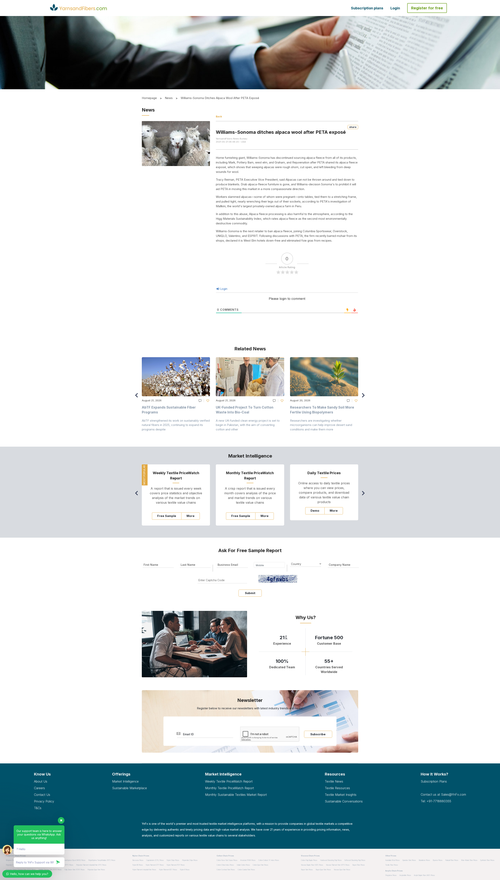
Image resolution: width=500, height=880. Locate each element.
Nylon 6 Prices (184, 870)
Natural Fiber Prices (451, 860)
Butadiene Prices (424, 860)
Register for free (427, 8)
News (169, 98)
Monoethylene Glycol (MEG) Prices (73, 860)
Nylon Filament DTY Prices (155, 865)
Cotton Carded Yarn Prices (246, 870)
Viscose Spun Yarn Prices (342, 870)
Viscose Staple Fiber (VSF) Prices (312, 865)
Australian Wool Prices (392, 860)
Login (395, 8)
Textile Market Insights (340, 795)
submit (250, 593)
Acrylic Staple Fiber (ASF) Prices (424, 875)
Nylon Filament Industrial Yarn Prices (144, 870)
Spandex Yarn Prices (409, 860)
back (219, 116)
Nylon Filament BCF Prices (168, 870)
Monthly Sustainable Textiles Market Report (236, 795)
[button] (364, 397)
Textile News (334, 781)
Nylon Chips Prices (173, 860)
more (191, 516)
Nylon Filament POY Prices (176, 865)
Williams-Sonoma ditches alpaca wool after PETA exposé (220, 98)
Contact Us (42, 795)
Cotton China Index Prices (225, 865)
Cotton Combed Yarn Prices (226, 870)
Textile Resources (337, 788)
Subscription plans (367, 8)
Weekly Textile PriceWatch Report (229, 781)
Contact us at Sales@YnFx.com (443, 794)
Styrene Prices (437, 860)
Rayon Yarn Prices (307, 870)
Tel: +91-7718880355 (436, 801)
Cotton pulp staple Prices (309, 860)
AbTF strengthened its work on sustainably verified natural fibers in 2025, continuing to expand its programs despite (176, 425)
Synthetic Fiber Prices (487, 860)
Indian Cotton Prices (243, 865)
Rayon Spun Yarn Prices (323, 870)
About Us (40, 781)
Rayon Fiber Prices (358, 865)
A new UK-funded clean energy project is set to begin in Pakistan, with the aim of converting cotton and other (248, 425)
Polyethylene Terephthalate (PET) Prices (101, 860)
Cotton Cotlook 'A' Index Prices (268, 860)
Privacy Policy (44, 801)
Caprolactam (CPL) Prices (155, 860)
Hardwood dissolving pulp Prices (331, 860)
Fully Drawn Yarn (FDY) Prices (74, 870)
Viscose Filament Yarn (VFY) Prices (337, 865)
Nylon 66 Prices (137, 865)
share (352, 127)
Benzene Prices (137, 860)
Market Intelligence (125, 781)
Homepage (149, 98)
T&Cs (37, 808)
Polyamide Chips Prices (189, 860)
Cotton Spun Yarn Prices (260, 865)
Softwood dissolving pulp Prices (355, 860)
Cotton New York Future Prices (227, 860)
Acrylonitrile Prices (405, 875)
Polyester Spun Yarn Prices (96, 870)
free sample (166, 516)
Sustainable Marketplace (129, 788)
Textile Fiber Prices (391, 865)
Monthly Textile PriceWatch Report (229, 788)
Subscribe (318, 734)
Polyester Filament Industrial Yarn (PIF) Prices (91, 865)
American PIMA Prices (247, 860)
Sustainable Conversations (344, 801)
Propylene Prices (390, 875)
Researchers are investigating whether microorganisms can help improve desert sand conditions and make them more (321, 425)
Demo (315, 510)
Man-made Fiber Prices (469, 860)
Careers (39, 788)
